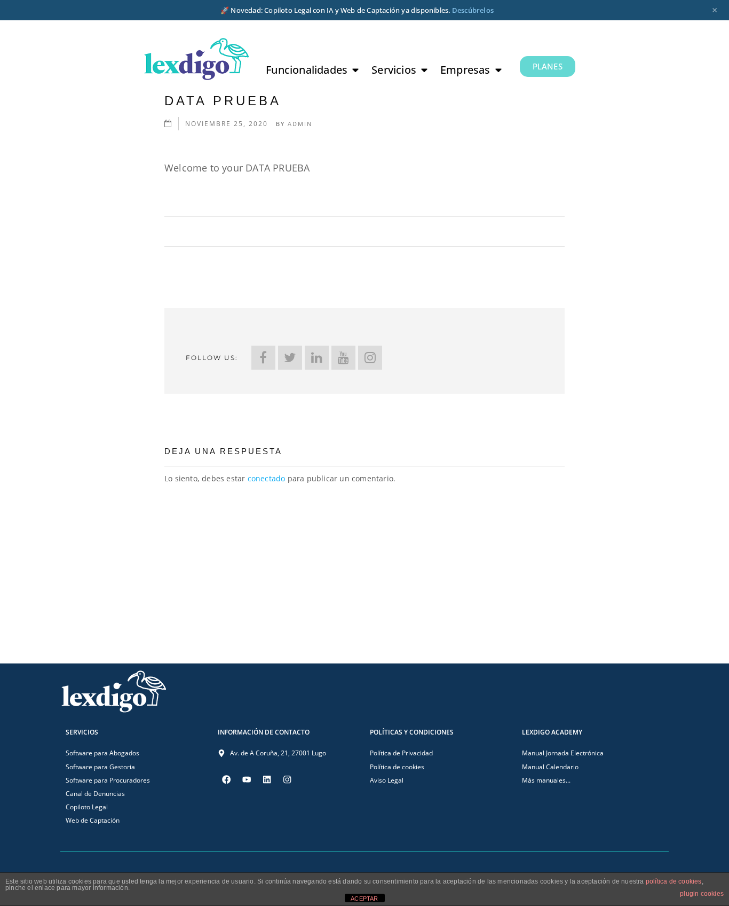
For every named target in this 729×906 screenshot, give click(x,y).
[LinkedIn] (317, 358)
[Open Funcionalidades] (355, 70)
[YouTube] (343, 358)
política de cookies (674, 881)
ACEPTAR (364, 898)
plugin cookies (702, 893)
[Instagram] (370, 358)
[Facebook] (263, 358)
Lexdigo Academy (552, 732)
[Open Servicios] (424, 70)
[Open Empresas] (498, 70)
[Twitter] (290, 358)
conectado (267, 478)
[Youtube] (247, 779)
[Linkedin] (267, 779)
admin (300, 124)
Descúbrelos (473, 10)
